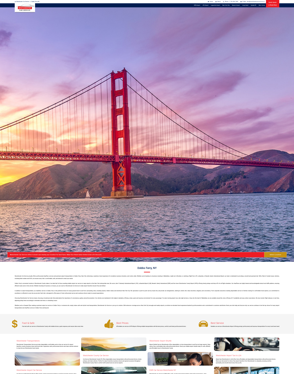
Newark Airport (236, 5)
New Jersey (262, 5)
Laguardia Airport (215, 5)
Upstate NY (253, 5)
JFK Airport (205, 5)
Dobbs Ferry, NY (35, 1)
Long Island (245, 5)
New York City (226, 5)
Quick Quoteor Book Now (272, 3)
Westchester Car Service (22, 1)
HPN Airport (197, 5)
